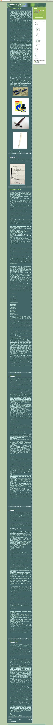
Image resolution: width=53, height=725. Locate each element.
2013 (36, 50)
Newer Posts (10, 719)
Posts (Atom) (14, 721)
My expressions (37, 62)
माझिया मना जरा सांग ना (15, 4)
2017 (36, 48)
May (36, 34)
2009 (36, 54)
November (37, 28)
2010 (36, 53)
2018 (36, 27)
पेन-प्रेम (11, 9)
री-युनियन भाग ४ (12, 190)
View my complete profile (39, 17)
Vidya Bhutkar (42, 10)
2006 (36, 58)
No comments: (28, 153)
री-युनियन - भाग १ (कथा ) (14, 642)
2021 (36, 23)
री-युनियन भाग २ (12, 510)
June (36, 33)
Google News (37, 61)
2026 (36, 22)
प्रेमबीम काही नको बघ (13, 157)
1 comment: (29, 372)
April (36, 35)
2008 (36, 55)
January (37, 46)
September (37, 30)
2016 (36, 49)
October (37, 29)
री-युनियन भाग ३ (12, 376)
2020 (36, 24)
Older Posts (30, 719)
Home (20, 719)
